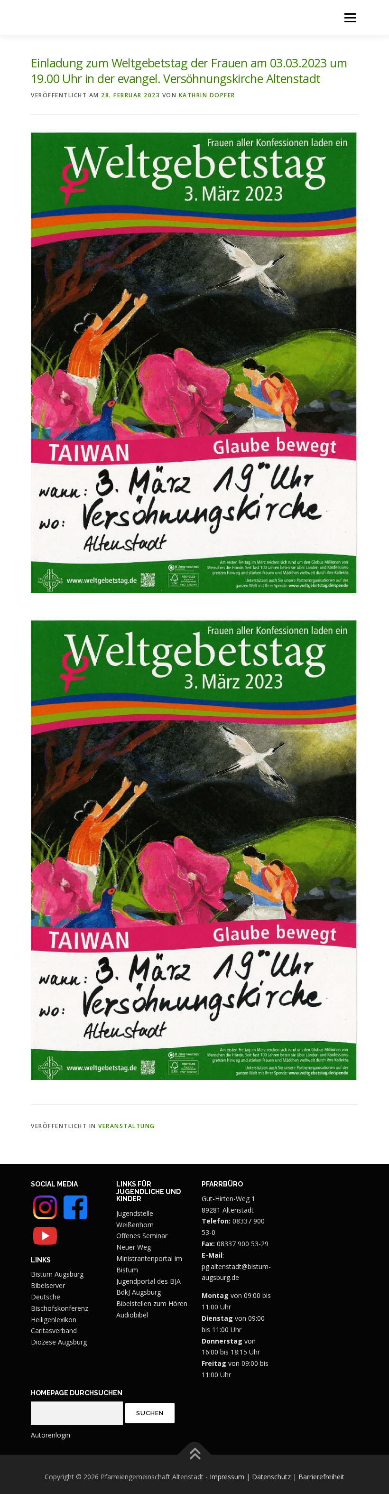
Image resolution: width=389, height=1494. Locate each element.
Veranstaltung (126, 1126)
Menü (350, 17)
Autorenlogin (50, 1434)
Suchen (150, 1413)
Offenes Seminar (141, 1235)
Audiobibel (132, 1314)
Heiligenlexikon (53, 1319)
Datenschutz (271, 1476)
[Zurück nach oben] (195, 1455)
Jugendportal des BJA (148, 1281)
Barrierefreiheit (321, 1476)
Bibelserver (48, 1285)
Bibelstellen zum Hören (151, 1303)
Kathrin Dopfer (207, 95)
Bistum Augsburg (57, 1274)
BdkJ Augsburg (138, 1292)
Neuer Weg (133, 1246)
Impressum (227, 1476)
